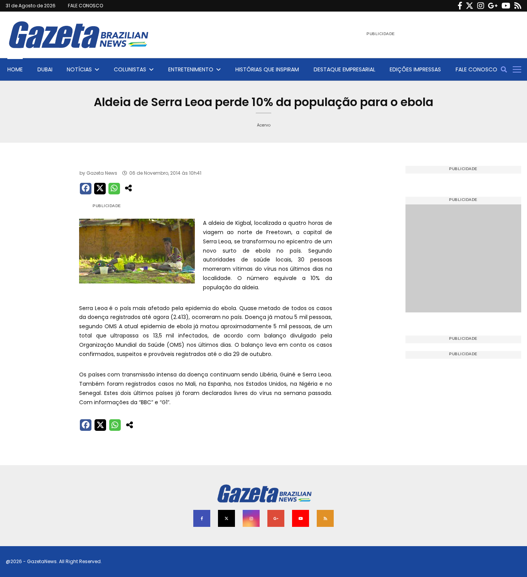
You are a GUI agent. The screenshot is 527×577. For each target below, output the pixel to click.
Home (15, 69)
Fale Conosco (476, 69)
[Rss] (517, 6)
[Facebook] (460, 6)
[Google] (493, 6)
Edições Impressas (415, 69)
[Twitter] (469, 6)
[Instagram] (480, 6)
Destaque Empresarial (344, 69)
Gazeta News (101, 173)
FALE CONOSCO (85, 5)
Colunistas (130, 69)
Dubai (44, 69)
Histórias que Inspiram (267, 69)
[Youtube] (506, 6)
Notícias (79, 69)
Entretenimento (190, 69)
